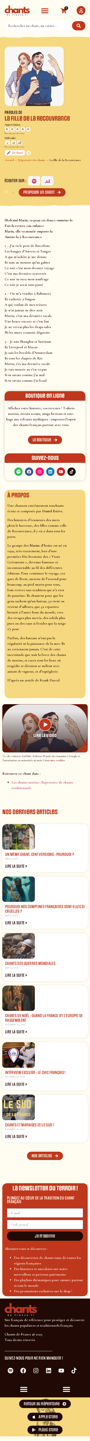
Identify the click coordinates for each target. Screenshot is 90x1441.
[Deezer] (47, 180)
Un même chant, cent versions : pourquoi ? (39, 854)
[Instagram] (40, 471)
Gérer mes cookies (54, 760)
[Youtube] (61, 471)
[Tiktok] (71, 471)
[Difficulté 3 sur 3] (20, 142)
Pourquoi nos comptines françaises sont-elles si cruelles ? (45, 909)
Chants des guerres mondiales (30, 963)
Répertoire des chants (31, 160)
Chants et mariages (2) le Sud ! (29, 1125)
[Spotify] (34, 180)
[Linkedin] (50, 471)
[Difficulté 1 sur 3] (7, 142)
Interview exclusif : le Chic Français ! (35, 1072)
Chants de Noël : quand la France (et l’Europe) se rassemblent (44, 1018)
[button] (45, 10)
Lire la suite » (16, 866)
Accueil (9, 160)
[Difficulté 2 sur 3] (14, 142)
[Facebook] (29, 471)
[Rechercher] (78, 25)
